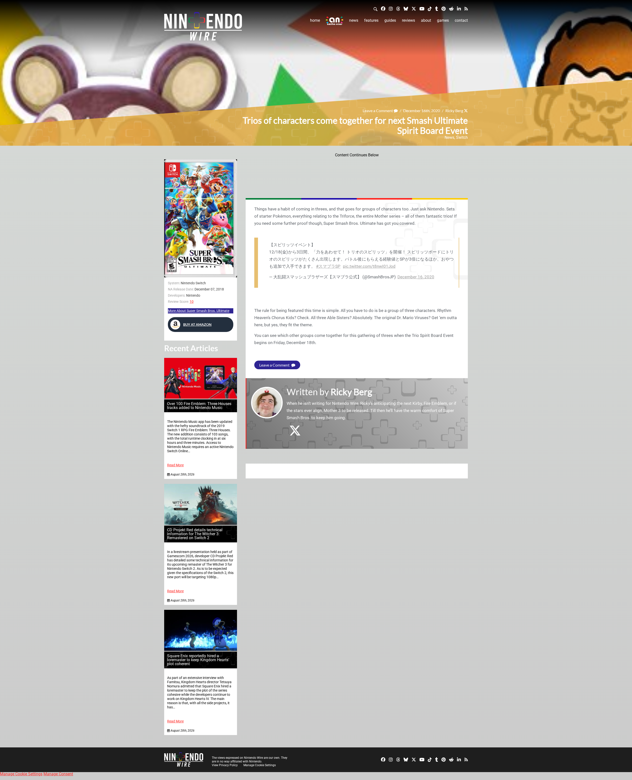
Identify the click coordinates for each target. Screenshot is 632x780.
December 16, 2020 (415, 276)
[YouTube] (421, 8)
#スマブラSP (328, 266)
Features (371, 20)
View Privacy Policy (225, 765)
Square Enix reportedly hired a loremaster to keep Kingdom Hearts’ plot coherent (198, 660)
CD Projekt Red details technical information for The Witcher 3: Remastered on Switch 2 (194, 534)
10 (192, 302)
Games (443, 20)
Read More (175, 465)
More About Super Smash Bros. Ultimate (198, 311)
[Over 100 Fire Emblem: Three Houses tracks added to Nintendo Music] (200, 397)
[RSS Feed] (466, 8)
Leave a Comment (378, 110)
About (426, 20)
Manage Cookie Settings (259, 765)
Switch (462, 137)
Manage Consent (58, 774)
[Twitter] (414, 8)
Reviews (408, 20)
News (353, 20)
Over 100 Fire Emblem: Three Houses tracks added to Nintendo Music (199, 405)
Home (315, 20)
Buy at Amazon (197, 324)
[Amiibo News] (334, 20)
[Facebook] (383, 8)
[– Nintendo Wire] (203, 28)
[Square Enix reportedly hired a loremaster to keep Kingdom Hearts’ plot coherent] (200, 649)
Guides (390, 20)
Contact (461, 20)
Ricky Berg (454, 110)
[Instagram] (391, 8)
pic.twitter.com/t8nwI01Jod (369, 266)
